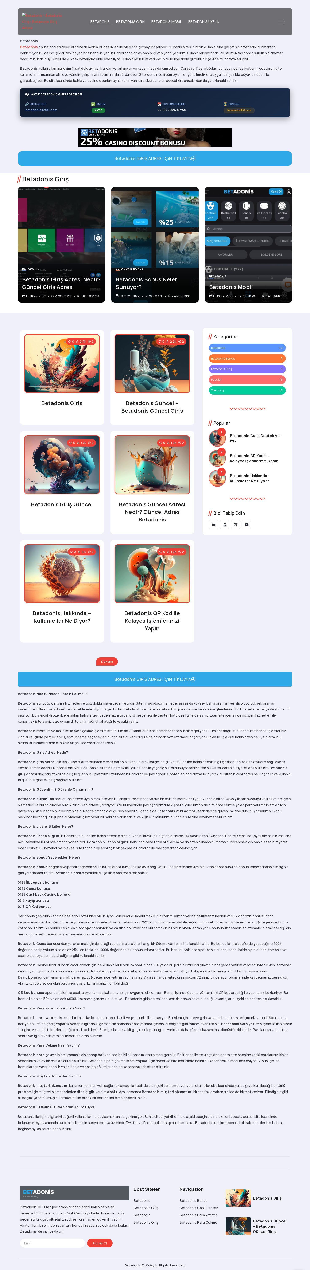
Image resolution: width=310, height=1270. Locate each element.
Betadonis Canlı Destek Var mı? (255, 438)
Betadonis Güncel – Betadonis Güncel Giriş (152, 406)
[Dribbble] (235, 524)
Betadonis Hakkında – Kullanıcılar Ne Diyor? (62, 616)
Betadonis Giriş (62, 403)
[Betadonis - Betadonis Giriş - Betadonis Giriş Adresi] (43, 21)
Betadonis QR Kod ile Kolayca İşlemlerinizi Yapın (152, 620)
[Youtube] (246, 524)
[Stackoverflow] (224, 524)
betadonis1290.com (41, 110)
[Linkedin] (213, 524)
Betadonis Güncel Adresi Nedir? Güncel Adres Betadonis (152, 512)
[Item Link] (61, 245)
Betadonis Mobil (231, 287)
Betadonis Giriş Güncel (62, 504)
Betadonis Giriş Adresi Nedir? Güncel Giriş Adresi (61, 283)
